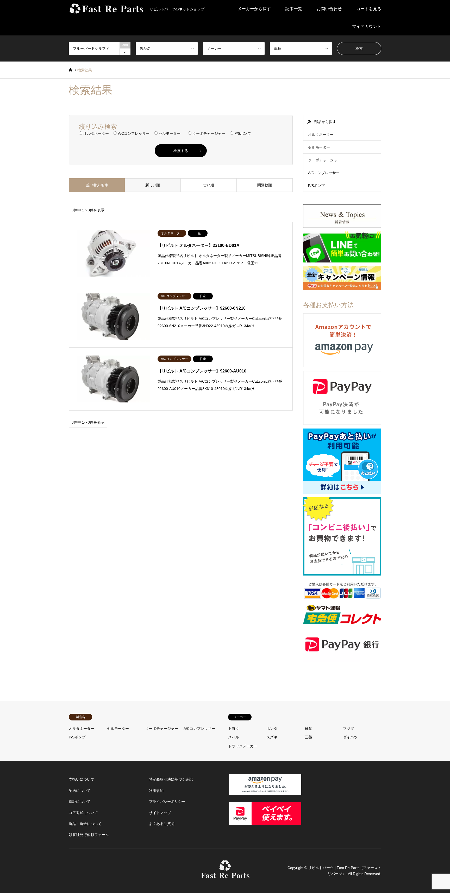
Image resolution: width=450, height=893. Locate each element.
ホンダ (271, 728)
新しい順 (152, 185)
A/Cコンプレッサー (324, 173)
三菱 (308, 737)
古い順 (208, 185)
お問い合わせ (329, 9)
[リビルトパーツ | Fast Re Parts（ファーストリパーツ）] (225, 876)
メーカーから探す (254, 9)
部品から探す (325, 122)
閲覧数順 (264, 185)
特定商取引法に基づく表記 (171, 779)
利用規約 (156, 790)
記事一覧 (293, 9)
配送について (80, 790)
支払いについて (81, 779)
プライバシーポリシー (167, 801)
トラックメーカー (242, 746)
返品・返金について (85, 824)
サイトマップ (160, 813)
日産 (308, 728)
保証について (80, 801)
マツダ (348, 728)
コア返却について (83, 813)
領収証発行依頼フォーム (89, 835)
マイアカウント (366, 26)
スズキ (271, 737)
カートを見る (368, 9)
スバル (233, 737)
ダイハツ (350, 737)
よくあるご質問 (161, 824)
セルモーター (319, 147)
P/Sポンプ (316, 186)
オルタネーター (321, 134)
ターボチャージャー (324, 160)
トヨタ (233, 728)
